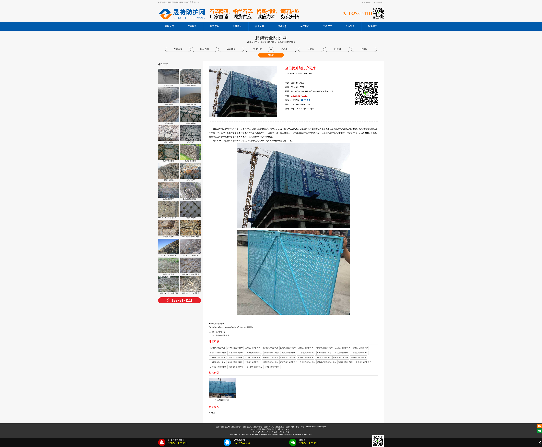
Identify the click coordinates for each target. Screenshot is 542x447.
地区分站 (367, 3)
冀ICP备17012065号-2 (261, 432)
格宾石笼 (242, 434)
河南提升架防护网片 (342, 353)
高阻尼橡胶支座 (281, 434)
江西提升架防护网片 (307, 353)
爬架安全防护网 (267, 42)
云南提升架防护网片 (323, 357)
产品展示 (191, 26)
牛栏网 (257, 434)
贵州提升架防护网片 (305, 357)
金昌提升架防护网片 (218, 324)
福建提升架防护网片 (289, 353)
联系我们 (372, 26)
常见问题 (237, 26)
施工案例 (214, 26)
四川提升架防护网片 (288, 357)
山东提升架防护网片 (325, 353)
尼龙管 (252, 434)
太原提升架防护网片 (307, 362)
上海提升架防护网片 (252, 348)
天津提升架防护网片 (235, 348)
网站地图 (379, 3)
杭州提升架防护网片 (254, 367)
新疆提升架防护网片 (270, 362)
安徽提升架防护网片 (272, 353)
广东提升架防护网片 (235, 357)
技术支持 (259, 26)
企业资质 (350, 26)
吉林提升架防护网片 (360, 348)
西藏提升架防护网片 (340, 357)
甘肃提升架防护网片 (217, 362)
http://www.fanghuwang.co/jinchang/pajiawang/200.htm (232, 327)
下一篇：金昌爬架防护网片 (219, 335)
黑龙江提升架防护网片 (218, 353)
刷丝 (247, 434)
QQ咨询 (307, 100)
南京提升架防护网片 (236, 367)
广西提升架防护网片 (252, 357)
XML (282, 429)
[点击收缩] (539, 442)
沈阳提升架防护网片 (346, 362)
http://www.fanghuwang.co (302, 109)
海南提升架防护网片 (270, 357)
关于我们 (304, 26)
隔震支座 (271, 434)
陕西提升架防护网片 (358, 357)
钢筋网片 (298, 434)
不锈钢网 (264, 434)
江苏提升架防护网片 (236, 353)
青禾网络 (285, 432)
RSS (289, 429)
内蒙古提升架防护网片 (324, 348)
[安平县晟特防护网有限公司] (228, 14)
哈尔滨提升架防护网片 (218, 367)
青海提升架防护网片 (235, 362)
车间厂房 (327, 26)
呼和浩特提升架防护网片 (326, 362)
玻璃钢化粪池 (307, 434)
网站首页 (169, 26)
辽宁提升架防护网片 (342, 348)
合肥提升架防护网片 (272, 367)
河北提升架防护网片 (288, 348)
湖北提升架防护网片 (360, 353)
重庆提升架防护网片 (270, 348)
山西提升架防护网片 (305, 348)
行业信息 (282, 26)
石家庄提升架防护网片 (288, 362)
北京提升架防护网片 (217, 348)
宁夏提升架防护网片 (252, 362)
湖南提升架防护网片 (217, 357)
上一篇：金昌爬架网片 (217, 332)
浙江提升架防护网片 (254, 353)
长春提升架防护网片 (363, 362)
